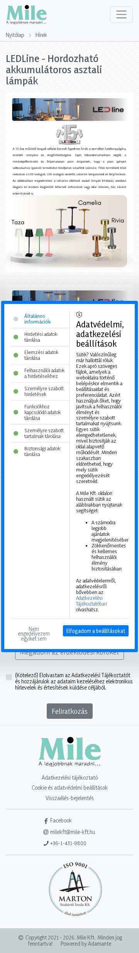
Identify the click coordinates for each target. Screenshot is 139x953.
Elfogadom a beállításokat (95, 631)
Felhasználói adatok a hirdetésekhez (44, 373)
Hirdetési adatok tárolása (40, 337)
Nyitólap (15, 35)
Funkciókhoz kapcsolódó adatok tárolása (42, 412)
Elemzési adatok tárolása (41, 355)
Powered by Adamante (86, 943)
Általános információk (37, 319)
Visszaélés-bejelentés (70, 798)
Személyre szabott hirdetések (44, 391)
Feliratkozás (70, 711)
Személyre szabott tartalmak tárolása (44, 433)
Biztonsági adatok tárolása (42, 451)
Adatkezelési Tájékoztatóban (91, 601)
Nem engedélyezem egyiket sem (34, 634)
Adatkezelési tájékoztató (70, 777)
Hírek (41, 35)
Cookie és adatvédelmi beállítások (70, 787)
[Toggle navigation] (121, 14)
